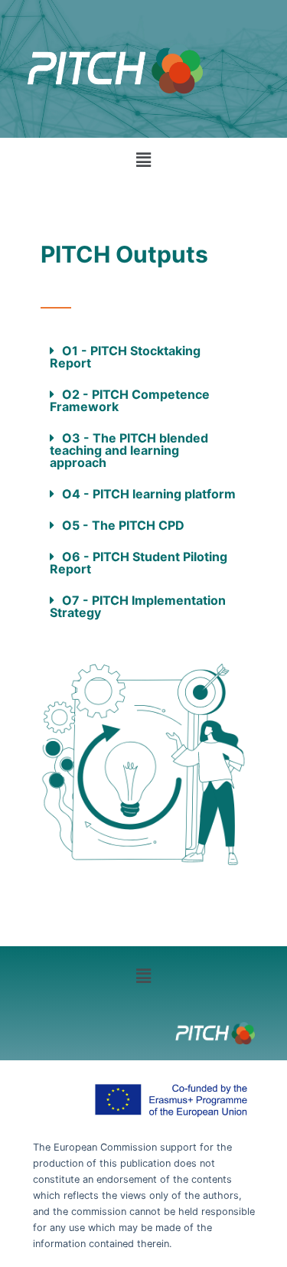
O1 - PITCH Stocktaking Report (125, 357)
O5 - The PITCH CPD (123, 525)
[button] (143, 159)
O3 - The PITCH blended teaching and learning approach (129, 450)
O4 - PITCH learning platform (149, 493)
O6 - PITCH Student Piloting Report (138, 562)
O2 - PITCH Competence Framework (130, 400)
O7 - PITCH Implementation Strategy (138, 606)
